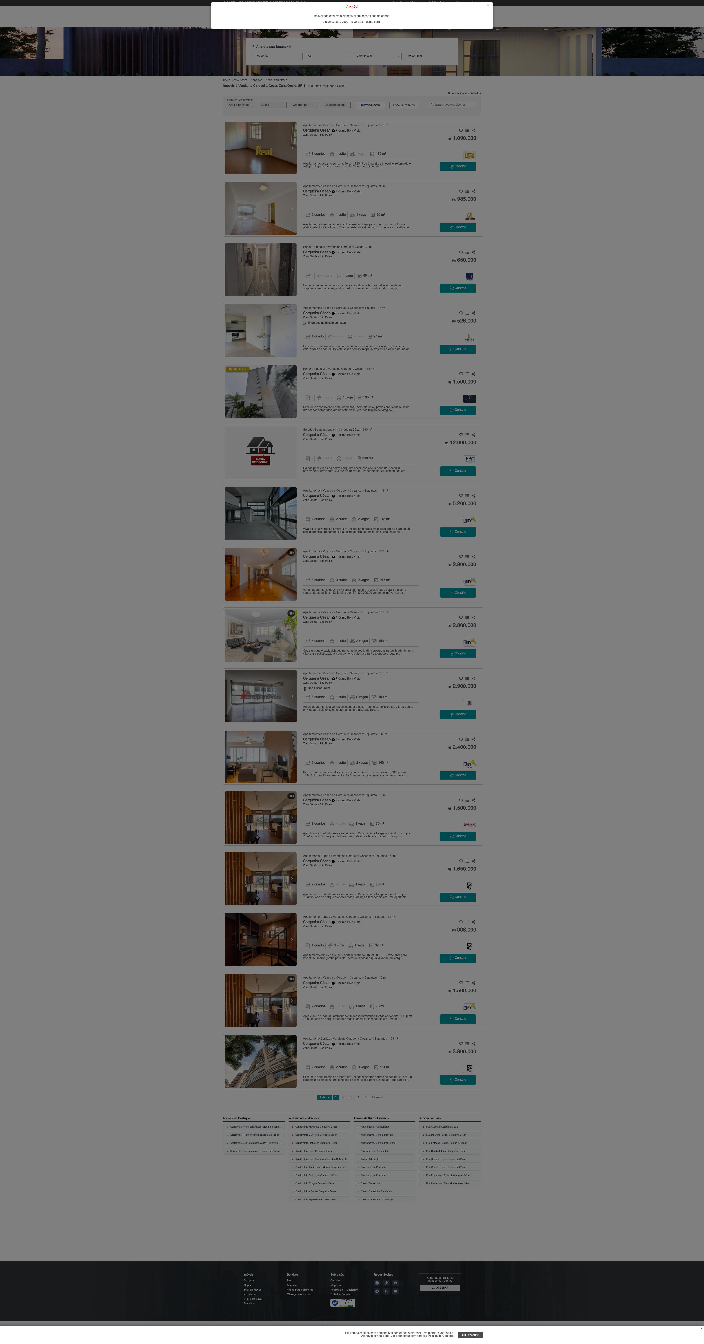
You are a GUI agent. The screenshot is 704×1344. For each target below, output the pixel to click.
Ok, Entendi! (470, 1335)
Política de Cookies (440, 1336)
